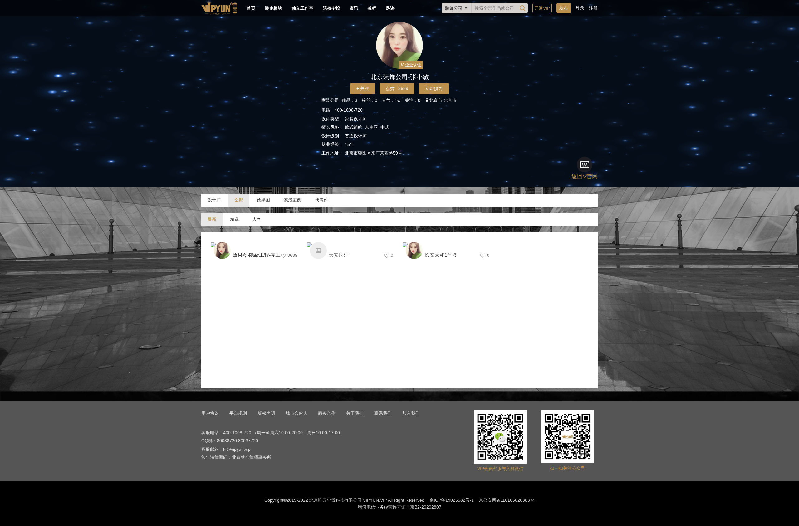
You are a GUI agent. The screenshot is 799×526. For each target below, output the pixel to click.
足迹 (390, 8)
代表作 (321, 199)
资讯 (354, 8)
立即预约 (434, 88)
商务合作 (327, 413)
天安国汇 (339, 255)
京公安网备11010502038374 (507, 500)
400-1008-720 (349, 109)
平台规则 (238, 413)
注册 (593, 8)
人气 (256, 219)
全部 (238, 199)
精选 (234, 219)
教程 (372, 8)
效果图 (263, 199)
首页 (251, 8)
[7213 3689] (256, 244)
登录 (580, 8)
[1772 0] (352, 244)
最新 (212, 219)
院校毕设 (331, 8)
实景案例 (292, 199)
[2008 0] (448, 244)
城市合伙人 (296, 413)
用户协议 (210, 413)
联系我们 (383, 413)
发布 (563, 8)
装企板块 (273, 8)
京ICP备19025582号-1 (451, 500)
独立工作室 (302, 8)
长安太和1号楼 (440, 255)
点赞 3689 (397, 88)
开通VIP (542, 8)
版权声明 (266, 413)
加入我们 (411, 413)
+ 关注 (362, 88)
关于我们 (355, 413)
